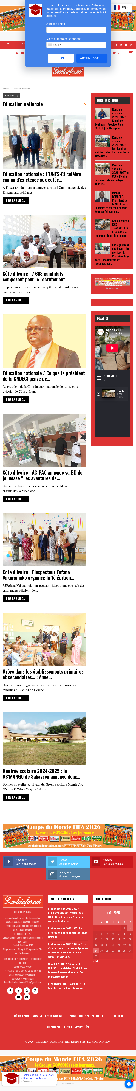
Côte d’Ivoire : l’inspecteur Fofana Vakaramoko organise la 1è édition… (38, 574)
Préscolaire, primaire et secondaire (38, 1016)
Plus (113, 53)
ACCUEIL (21, 53)
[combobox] (54, 45)
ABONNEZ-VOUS (91, 58)
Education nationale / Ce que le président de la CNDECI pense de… (44, 375)
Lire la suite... (15, 200)
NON (61, 58)
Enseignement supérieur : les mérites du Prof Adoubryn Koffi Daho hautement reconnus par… (112, 254)
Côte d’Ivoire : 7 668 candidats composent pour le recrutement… (35, 276)
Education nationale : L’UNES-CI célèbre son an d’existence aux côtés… (42, 176)
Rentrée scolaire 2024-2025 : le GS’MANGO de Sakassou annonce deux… (41, 773)
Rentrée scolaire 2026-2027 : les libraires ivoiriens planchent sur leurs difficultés (67, 932)
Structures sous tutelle (87, 1016)
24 (96, 950)
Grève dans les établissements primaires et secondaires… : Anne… (43, 674)
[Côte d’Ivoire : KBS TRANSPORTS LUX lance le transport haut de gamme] (102, 224)
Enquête (118, 1016)
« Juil (95, 961)
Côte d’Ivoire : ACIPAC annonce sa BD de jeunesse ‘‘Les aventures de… (43, 475)
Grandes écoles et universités (68, 1027)
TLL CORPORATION (98, 1041)
